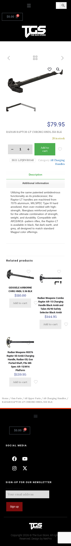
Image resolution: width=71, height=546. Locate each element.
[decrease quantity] (12, 149)
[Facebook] (14, 458)
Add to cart (45, 149)
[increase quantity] (28, 149)
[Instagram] (14, 468)
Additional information (35, 183)
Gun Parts (16, 398)
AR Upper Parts (32, 398)
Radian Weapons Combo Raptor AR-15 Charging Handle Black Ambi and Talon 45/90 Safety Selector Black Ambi (50, 305)
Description (35, 174)
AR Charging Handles (54, 398)
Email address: (15, 488)
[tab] (35, 175)
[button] (29, 5)
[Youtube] (25, 458)
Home (5, 398)
